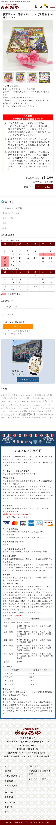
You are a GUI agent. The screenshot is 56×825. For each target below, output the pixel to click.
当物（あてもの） (11, 213)
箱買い (11, 418)
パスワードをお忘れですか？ (17, 331)
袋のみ (17, 417)
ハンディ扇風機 (23, 408)
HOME (8, 771)
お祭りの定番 (32, 398)
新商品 (48, 411)
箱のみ (4, 417)
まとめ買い (13, 402)
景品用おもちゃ (9, 414)
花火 (5, 223)
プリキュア (47, 408)
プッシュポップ (35, 408)
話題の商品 (36, 417)
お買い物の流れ (17, 474)
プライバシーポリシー (40, 779)
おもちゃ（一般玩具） (13, 208)
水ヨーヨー (42, 415)
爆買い (51, 415)
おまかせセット (17, 89)
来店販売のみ (27, 414)
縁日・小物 (8, 218)
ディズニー (13, 408)
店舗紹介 (9, 781)
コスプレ (26, 405)
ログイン (9, 807)
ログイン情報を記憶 (14, 322)
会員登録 (9, 797)
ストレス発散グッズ (36, 405)
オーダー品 (18, 405)
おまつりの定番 (26, 395)
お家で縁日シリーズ (41, 395)
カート (8, 812)
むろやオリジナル (29, 401)
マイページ (10, 802)
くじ (47, 398)
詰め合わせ (26, 418)
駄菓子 (17, 86)
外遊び (16, 411)
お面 (42, 398)
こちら (19, 484)
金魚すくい (45, 417)
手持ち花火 (41, 411)
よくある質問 (11, 786)
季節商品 (30, 89)
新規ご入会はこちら (12, 334)
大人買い (24, 411)
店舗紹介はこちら (28, 379)
